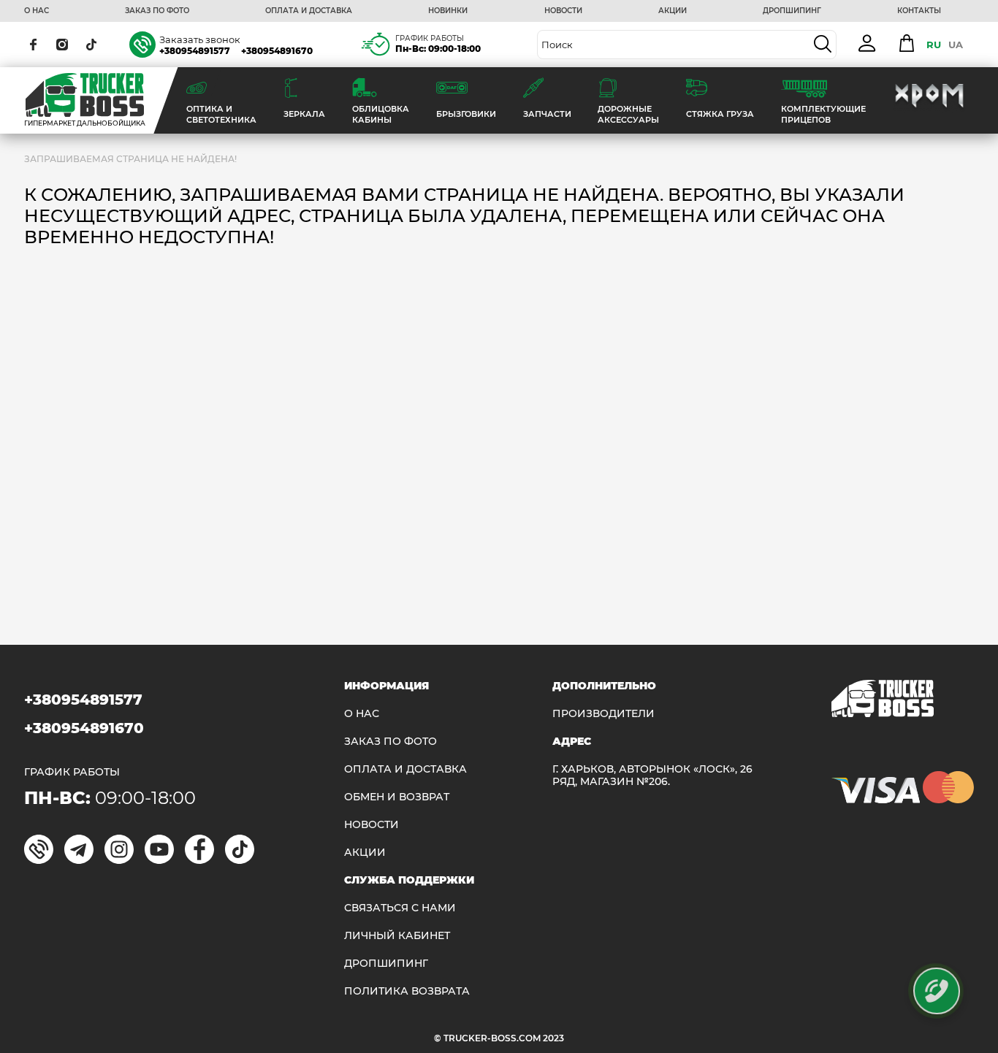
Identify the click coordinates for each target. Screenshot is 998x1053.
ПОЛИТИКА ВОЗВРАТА (407, 991)
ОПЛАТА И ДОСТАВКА (308, 11)
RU (933, 44)
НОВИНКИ (448, 11)
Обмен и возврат (396, 797)
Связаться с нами (400, 908)
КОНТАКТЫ (919, 11)
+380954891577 (194, 50)
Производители (603, 714)
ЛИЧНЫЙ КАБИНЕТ (397, 936)
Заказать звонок (199, 39)
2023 (553, 1038)
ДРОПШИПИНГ (792, 11)
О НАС (36, 11)
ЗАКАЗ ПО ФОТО (157, 11)
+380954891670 (277, 50)
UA (955, 44)
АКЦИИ (672, 11)
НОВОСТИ (563, 11)
